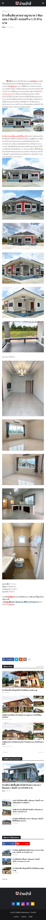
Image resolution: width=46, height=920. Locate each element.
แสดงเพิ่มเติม (40, 666)
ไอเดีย (30, 917)
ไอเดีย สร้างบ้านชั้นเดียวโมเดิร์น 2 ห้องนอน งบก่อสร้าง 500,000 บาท (28, 811)
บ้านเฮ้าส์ (10, 604)
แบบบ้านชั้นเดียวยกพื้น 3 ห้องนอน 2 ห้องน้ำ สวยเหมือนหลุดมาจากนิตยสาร (28, 801)
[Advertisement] (23, 54)
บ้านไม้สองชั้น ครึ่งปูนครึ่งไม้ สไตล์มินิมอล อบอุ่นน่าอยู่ (19, 690)
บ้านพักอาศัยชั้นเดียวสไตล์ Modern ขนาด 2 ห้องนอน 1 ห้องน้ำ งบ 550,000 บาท (21, 786)
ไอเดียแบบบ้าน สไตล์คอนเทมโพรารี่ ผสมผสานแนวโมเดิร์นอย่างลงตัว (23, 743)
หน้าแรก (4, 11)
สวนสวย (23, 917)
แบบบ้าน (16, 917)
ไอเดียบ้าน (12, 86)
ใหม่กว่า (5, 752)
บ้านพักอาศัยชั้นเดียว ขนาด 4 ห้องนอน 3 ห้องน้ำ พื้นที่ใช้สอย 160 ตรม (28, 820)
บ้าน (9, 11)
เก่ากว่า (40, 752)
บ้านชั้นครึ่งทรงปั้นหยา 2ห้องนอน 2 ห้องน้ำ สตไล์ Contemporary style (26, 860)
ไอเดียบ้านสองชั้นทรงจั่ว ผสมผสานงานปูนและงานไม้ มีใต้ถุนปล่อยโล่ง (22, 716)
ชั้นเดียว (12, 592)
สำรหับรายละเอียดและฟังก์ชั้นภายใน (15, 136)
